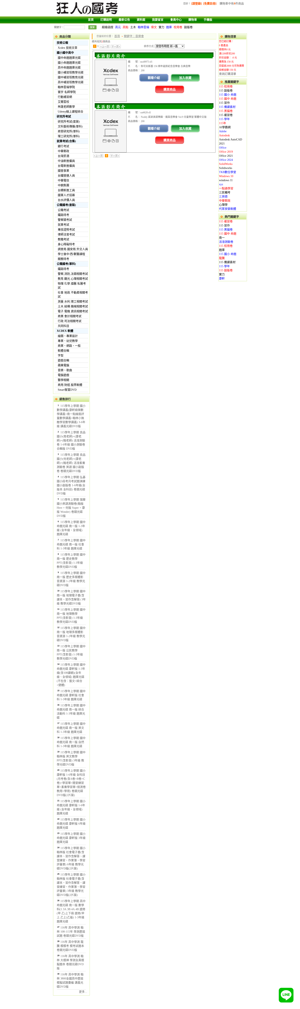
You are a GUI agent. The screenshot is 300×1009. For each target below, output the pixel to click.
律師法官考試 (66, 234)
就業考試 (63, 224)
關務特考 (63, 258)
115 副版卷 (226, 90)
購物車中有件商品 (232, 3)
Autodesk (224, 135)
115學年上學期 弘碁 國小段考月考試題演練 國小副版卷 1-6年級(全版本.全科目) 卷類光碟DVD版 (71, 485)
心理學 (223, 204)
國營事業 (63, 170)
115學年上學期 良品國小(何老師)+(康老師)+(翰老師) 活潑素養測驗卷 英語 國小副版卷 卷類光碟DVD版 (71, 463)
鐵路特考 (63, 214)
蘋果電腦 (63, 365)
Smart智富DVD (67, 389)
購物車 (192, 19)
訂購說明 (106, 19)
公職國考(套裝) (66, 204)
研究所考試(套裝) (69, 121)
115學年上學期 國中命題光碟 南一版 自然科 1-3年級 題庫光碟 (71, 742)
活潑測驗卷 (226, 241)
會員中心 (176, 19)
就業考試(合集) (66, 141)
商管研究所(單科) (69, 131)
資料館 (141, 19)
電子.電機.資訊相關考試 (73, 311)
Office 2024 (226, 159)
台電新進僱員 (66, 165)
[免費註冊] (210, 3)
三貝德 (223, 196)
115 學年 (224, 119)
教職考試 (63, 239)
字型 (60, 355)
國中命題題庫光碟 (69, 57)
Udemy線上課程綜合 (70, 111)
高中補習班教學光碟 (70, 82)
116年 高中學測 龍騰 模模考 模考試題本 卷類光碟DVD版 (70, 946)
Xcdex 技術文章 (67, 47)
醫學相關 (63, 380)
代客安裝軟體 (227, 208)
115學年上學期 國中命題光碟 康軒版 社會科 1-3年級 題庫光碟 (71, 695)
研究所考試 (64, 116)
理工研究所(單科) (69, 136)
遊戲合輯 (63, 360)
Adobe (223, 131)
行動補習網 (65, 96)
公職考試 (63, 210)
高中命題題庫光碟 (69, 67)
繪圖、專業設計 (68, 335)
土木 (133, 27)
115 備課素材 (227, 106)
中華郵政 (63, 151)
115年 (222, 123)
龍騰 (222, 258)
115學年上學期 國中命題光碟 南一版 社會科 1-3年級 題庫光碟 (71, 544)
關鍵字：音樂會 (134, 36)
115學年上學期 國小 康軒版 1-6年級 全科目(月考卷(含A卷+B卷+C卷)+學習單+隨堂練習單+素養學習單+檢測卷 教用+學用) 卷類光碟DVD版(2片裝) (71, 783)
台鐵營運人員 (66, 175)
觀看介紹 (154, 77)
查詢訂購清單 (227, 73)
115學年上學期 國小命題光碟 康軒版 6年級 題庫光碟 (71, 823)
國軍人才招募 (66, 195)
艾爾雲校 (63, 101)
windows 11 (226, 180)
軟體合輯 (63, 350)
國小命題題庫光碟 (69, 62)
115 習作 (224, 102)
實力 (161, 27)
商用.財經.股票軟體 (70, 384)
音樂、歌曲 (65, 370)
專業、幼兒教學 (68, 340)
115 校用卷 (226, 86)
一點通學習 (226, 188)
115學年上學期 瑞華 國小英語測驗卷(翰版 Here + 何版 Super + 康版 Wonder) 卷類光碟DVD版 (71, 507)
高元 (118, 27)
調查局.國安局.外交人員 (73, 249)
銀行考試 (63, 146)
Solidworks (225, 168)
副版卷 (188, 27)
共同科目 (63, 326)
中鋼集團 (63, 185)
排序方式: (149, 46)
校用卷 (178, 27)
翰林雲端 (143, 27)
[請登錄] (196, 3)
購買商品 (169, 89)
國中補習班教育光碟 (70, 77)
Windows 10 (226, 176)
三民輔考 (224, 192)
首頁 (91, 19)
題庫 (169, 27)
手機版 (208, 19)
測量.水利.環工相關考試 (73, 301)
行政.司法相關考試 (69, 321)
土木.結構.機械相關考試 (73, 306)
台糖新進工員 (66, 190)
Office (222, 147)
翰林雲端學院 (66, 87)
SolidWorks (225, 163)
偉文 (154, 27)
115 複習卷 (226, 115)
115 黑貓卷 (226, 110)
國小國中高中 (65, 52)
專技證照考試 (66, 229)
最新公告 (124, 19)
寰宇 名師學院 (67, 92)
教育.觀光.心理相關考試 (73, 278)
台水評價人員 (66, 200)
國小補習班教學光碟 (70, 72)
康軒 (222, 278)
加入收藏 (185, 77)
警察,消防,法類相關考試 (73, 273)
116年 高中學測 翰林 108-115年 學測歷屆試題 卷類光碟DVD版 (71, 931)
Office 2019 (226, 151)
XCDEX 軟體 (65, 330)
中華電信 (63, 180)
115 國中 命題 (227, 98)
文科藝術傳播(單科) (70, 126)
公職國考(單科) (66, 263)
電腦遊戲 (63, 375)
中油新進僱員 (66, 160)
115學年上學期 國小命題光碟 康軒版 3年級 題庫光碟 (71, 838)
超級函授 (107, 27)
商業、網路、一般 (69, 345)
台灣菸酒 (63, 156)
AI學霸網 (225, 127)
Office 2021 (226, 155)
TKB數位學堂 (227, 172)
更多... (83, 991)
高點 (125, 27)
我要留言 (157, 19)
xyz (221, 184)
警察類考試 (65, 219)
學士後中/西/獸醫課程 (71, 254)
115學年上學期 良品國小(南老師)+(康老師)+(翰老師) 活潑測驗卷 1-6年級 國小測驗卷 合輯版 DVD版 (71, 440)
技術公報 (62, 42)
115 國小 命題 (227, 94)
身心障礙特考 (66, 244)
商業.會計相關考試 (69, 316)
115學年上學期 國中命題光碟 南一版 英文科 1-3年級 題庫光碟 (71, 727)
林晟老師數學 (66, 106)
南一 (222, 237)
